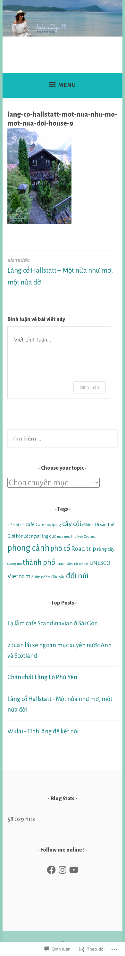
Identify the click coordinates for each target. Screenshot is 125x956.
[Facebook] (51, 870)
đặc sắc (58, 576)
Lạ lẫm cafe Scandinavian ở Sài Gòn (52, 623)
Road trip (83, 548)
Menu (67, 85)
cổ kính (88, 525)
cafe (30, 524)
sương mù (14, 563)
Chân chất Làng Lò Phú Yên (42, 677)
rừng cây (105, 549)
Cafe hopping (48, 524)
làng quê (48, 536)
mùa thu (70, 536)
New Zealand (86, 536)
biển (11, 525)
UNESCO (99, 563)
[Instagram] (62, 870)
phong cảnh (28, 548)
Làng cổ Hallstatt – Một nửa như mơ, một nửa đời (60, 272)
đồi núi (77, 576)
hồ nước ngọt (27, 536)
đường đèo (40, 577)
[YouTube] (74, 870)
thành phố (39, 562)
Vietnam (18, 576)
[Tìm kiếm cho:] (62, 438)
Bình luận (89, 387)
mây (60, 536)
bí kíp (20, 525)
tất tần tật (81, 563)
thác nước (64, 563)
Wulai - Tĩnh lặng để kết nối (43, 731)
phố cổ (60, 548)
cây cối (71, 524)
